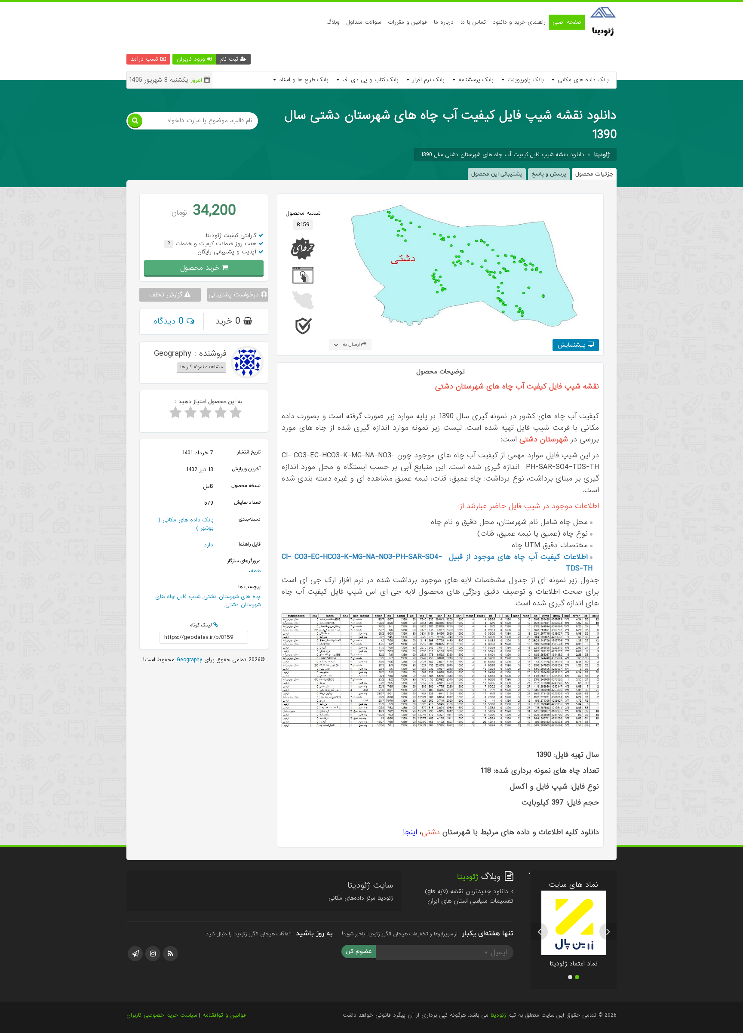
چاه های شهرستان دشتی (232, 596)
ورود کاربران (192, 59)
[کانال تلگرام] (135, 953)
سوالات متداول (364, 22)
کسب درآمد (145, 59)
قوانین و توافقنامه (224, 1015)
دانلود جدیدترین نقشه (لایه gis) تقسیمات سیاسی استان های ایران (469, 896)
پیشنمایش (573, 345)
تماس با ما (473, 22)
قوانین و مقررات (407, 22)
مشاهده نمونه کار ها (201, 366)
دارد (208, 544)
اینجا (410, 832)
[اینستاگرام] (152, 953)
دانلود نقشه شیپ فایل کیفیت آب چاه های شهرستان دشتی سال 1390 (502, 155)
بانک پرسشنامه (474, 80)
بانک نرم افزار (427, 80)
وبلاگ (333, 22)
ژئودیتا (498, 1015)
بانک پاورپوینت (524, 80)
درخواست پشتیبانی (235, 294)
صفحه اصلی (567, 22)
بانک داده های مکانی (582, 80)
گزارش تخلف (166, 294)
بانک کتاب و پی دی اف (369, 80)
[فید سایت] (170, 953)
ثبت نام (230, 59)
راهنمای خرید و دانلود (519, 22)
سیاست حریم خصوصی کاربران (161, 1015)
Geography (188, 659)
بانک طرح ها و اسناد (302, 80)
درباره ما (444, 22)
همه (256, 570)
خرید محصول (201, 267)
